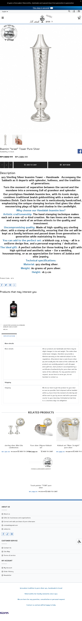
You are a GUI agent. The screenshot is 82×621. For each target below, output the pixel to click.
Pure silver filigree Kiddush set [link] (41, 446)
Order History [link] (8, 572)
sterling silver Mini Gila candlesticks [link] (14, 446)
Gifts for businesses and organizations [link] (17, 518)
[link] (69, 11)
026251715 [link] (7, 529)
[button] (5, 139)
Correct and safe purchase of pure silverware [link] (19, 522)
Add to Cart (32, 165)
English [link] (4, 12)
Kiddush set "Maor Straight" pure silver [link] (68, 446)
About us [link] (7, 514)
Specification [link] (9, 336)
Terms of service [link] (9, 555)
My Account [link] (8, 568)
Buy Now (66, 165)
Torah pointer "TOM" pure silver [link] (40, 486)
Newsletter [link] (7, 575)
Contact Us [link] (7, 548)
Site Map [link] (7, 552)
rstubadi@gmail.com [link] (11, 525)
